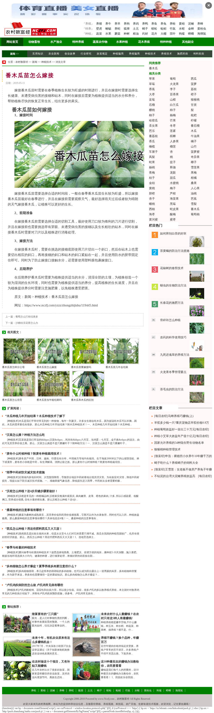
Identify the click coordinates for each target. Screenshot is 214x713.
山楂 (173, 99)
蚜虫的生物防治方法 (173, 285)
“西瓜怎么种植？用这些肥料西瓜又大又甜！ (33, 528)
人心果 (195, 188)
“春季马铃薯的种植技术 (20, 547)
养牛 (108, 23)
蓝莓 (152, 99)
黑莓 (173, 203)
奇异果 (195, 157)
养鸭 (145, 23)
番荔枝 (153, 136)
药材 (145, 33)
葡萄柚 (195, 214)
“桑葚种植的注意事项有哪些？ (25, 509)
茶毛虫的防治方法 (171, 389)
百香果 (174, 94)
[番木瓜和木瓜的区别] (88, 383)
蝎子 (145, 28)
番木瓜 (153, 68)
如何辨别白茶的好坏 (173, 233)
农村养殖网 (44, 704)
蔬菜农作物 (100, 41)
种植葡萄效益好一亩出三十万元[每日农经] (181, 429)
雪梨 (194, 203)
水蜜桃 (174, 183)
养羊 (118, 23)
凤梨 (152, 157)
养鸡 (136, 23)
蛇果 (152, 162)
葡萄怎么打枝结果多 (26, 316)
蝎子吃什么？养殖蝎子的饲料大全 (176, 462)
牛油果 (195, 136)
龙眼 (173, 172)
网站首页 (12, 41)
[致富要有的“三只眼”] (17, 622)
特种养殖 (78, 41)
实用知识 (37, 53)
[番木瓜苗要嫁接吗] (88, 350)
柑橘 (194, 177)
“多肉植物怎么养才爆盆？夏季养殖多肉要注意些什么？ (41, 566)
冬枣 (173, 125)
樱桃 (152, 110)
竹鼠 (173, 28)
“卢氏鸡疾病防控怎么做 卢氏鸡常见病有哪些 (34, 585)
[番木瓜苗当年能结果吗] (53, 383)
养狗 (127, 23)
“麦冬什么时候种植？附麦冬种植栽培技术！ (33, 453)
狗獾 (182, 33)
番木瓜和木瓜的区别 (82, 399)
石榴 (152, 104)
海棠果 (174, 198)
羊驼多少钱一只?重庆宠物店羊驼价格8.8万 (181, 422)
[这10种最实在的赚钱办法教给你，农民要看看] (86, 670)
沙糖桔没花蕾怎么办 (26, 322)
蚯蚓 (163, 28)
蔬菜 (99, 33)
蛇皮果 (174, 209)
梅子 (173, 188)
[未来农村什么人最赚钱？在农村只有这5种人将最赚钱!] (86, 622)
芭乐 (152, 130)
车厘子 (153, 151)
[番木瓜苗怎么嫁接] (53, 350)
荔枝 (194, 89)
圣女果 (153, 125)
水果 (108, 33)
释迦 (173, 167)
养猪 (99, 23)
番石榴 (195, 125)
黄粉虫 (201, 28)
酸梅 (173, 214)
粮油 (136, 33)
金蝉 (191, 28)
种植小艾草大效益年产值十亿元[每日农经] (181, 436)
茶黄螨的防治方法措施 (174, 250)
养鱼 (154, 23)
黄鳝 (182, 23)
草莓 (152, 84)
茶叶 (173, 33)
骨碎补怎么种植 (170, 320)
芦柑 (173, 193)
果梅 (194, 172)
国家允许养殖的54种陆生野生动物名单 (179, 442)
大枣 (152, 94)
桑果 (194, 183)
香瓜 (152, 141)
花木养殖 (144, 41)
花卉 (154, 33)
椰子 (194, 162)
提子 (173, 162)
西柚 (152, 209)
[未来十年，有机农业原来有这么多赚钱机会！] (17, 646)
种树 (127, 33)
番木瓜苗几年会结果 (117, 367)
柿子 (173, 110)
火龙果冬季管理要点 (173, 372)
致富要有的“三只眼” (45, 614)
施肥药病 (182, 53)
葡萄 (173, 78)
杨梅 (173, 115)
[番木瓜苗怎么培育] (19, 383)
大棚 (163, 33)
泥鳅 (191, 23)
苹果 (152, 78)
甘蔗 (194, 104)
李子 (173, 89)
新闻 (12, 53)
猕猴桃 (195, 99)
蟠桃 (152, 203)
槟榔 (173, 136)
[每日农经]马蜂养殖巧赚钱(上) (174, 416)
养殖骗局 (134, 53)
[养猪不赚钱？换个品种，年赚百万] (86, 646)
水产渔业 (56, 41)
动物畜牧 (34, 41)
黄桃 (152, 188)
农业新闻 (53, 53)
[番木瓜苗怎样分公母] (19, 350)
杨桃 (152, 167)
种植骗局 (118, 53)
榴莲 (173, 146)
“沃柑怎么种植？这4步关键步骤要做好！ (31, 491)
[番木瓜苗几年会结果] (122, 350)
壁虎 (99, 28)
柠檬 (194, 120)
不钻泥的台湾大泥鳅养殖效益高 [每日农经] (183, 476)
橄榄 (152, 146)
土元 (136, 28)
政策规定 (102, 53)
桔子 (152, 177)
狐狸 (127, 28)
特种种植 (166, 41)
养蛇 (118, 28)
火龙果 (174, 84)
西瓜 (194, 78)
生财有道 (143, 704)
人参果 (174, 141)
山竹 (194, 146)
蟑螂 (191, 33)
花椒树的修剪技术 (171, 268)
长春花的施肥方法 (171, 302)
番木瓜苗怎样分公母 (13, 367)
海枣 (152, 214)
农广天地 (131, 704)
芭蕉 (194, 198)
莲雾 (173, 130)
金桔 (152, 183)
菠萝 (194, 84)
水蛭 (182, 28)
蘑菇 (118, 33)
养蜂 (200, 23)
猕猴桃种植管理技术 (167, 449)
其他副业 (188, 41)
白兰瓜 (174, 104)
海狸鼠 (201, 33)
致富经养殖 (94, 704)
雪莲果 (195, 167)
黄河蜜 (153, 219)
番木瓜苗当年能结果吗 (49, 399)
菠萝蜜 (195, 151)
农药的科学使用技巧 (173, 337)
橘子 (194, 141)
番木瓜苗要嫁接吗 (81, 367)
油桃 (194, 193)
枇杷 (194, 115)
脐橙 (152, 193)
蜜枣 (173, 219)
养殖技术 (166, 53)
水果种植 (122, 41)
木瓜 (194, 130)
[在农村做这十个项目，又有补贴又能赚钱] (17, 670)
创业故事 (70, 53)
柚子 (152, 115)
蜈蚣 (154, 28)
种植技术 (150, 53)
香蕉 (152, 89)
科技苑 (119, 704)
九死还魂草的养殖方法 (174, 354)
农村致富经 (21, 61)
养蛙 (173, 23)
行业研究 (86, 53)
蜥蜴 (108, 28)
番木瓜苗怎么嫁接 (47, 367)
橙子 (194, 94)
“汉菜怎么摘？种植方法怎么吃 (25, 434)
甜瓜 (173, 177)
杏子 (152, 198)
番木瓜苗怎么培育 (12, 399)
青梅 (152, 172)
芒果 (173, 120)
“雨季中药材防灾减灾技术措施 (25, 472)
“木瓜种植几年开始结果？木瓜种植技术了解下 (35, 416)
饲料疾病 (198, 53)
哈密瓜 (153, 120)
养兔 (163, 23)
